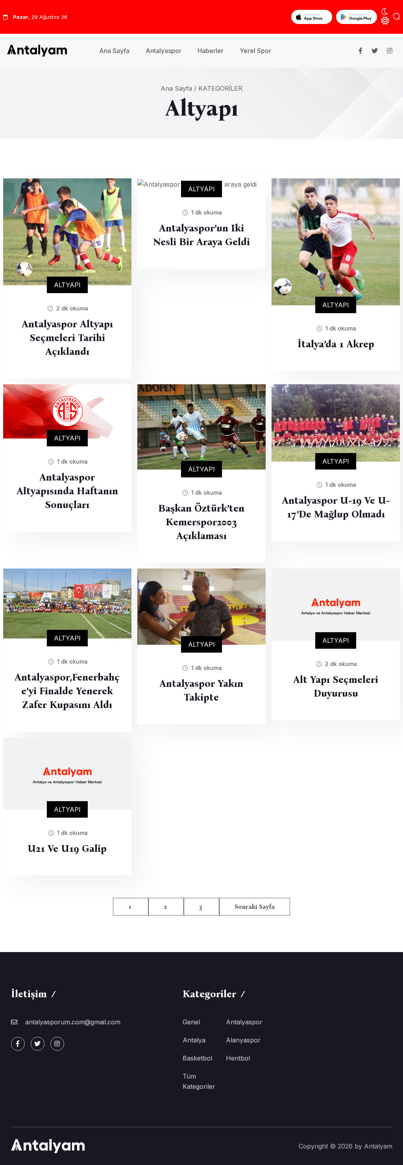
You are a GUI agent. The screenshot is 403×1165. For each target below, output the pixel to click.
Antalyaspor (163, 51)
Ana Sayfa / (178, 88)
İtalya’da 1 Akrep (336, 344)
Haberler (211, 51)
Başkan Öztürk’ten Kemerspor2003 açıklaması (201, 522)
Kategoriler (220, 88)
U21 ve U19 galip (67, 849)
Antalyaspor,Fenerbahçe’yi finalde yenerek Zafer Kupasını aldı (67, 691)
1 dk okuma (206, 212)
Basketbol (197, 1058)
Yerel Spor (255, 51)
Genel (191, 1022)
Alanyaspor (243, 1040)
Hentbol (238, 1058)
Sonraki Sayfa (255, 906)
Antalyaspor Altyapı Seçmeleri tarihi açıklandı (67, 338)
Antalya (194, 1040)
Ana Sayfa (114, 51)
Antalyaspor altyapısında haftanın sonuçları (67, 491)
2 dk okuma (71, 308)
